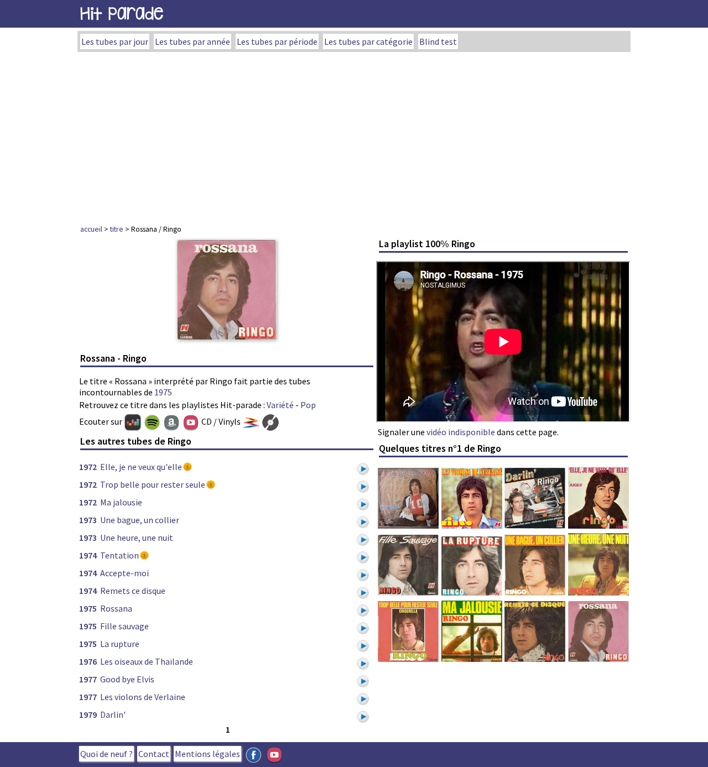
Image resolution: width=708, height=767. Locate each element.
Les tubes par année (192, 41)
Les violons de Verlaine (142, 696)
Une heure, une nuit (136, 537)
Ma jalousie (121, 502)
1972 (88, 466)
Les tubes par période (277, 41)
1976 (88, 661)
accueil (91, 229)
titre (116, 229)
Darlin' (113, 714)
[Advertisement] (354, 135)
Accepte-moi (124, 572)
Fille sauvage (124, 626)
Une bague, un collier (139, 519)
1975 (163, 392)
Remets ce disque (132, 590)
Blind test (438, 41)
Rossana (116, 608)
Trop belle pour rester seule (152, 484)
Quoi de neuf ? (106, 753)
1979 (88, 714)
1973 (88, 519)
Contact (153, 753)
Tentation (119, 555)
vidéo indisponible (460, 431)
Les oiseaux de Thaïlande (146, 661)
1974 (88, 555)
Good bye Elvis (127, 679)
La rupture (119, 643)
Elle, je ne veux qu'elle (141, 466)
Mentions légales (207, 753)
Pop (308, 404)
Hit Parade (121, 13)
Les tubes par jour (114, 41)
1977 (88, 679)
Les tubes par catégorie (368, 41)
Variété (280, 404)
